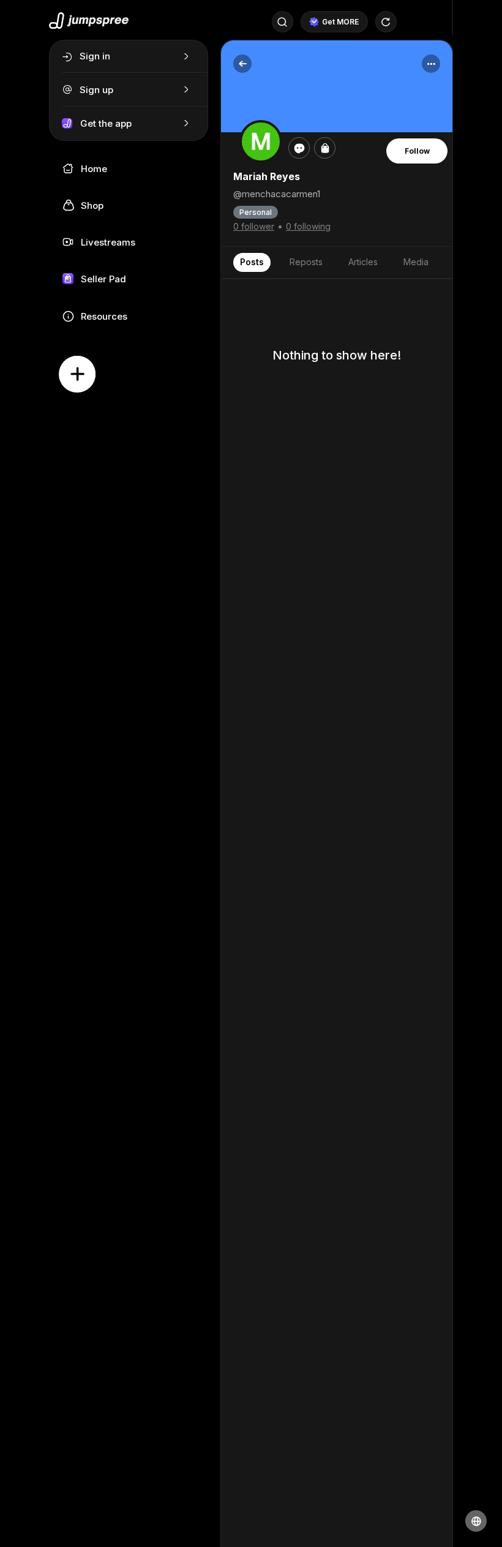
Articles (363, 262)
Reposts (306, 262)
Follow (417, 151)
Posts (252, 262)
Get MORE (340, 21)
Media (416, 262)
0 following (308, 226)
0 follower (253, 226)
